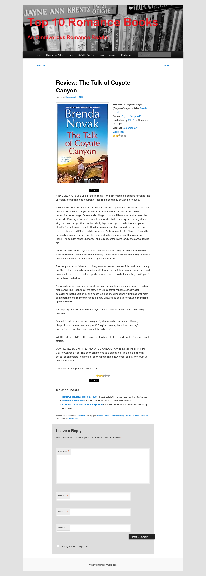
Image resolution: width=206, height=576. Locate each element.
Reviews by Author (55, 54)
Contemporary (130, 127)
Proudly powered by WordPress (103, 564)
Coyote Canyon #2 (131, 116)
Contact (112, 54)
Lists (71, 54)
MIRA (131, 120)
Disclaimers (126, 54)
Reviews (81, 415)
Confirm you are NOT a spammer (74, 546)
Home (38, 54)
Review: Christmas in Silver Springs (82, 404)
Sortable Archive (86, 54)
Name (63, 495)
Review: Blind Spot (73, 400)
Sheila (145, 415)
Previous (40, 65)
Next (167, 65)
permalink (73, 418)
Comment (63, 451)
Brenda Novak (103, 415)
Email (63, 511)
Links (101, 54)
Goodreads (119, 131)
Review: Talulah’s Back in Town (79, 396)
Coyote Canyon (132, 415)
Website (62, 527)
